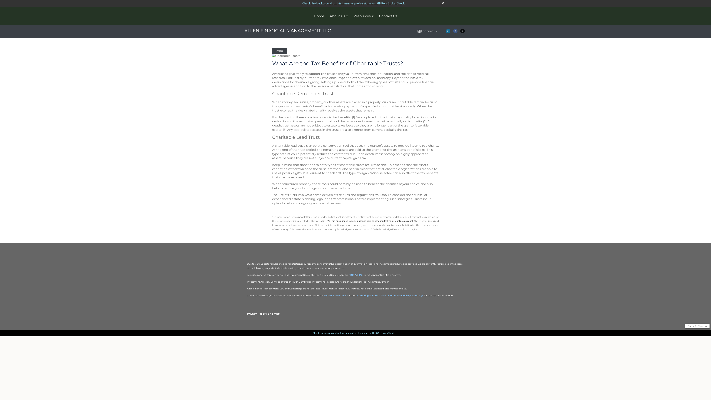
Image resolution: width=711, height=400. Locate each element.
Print (279, 50)
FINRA (352, 275)
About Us (337, 16)
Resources (362, 16)
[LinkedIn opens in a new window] (448, 32)
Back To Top (695, 326)
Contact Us (388, 16)
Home (319, 16)
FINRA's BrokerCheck (335, 295)
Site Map (274, 313)
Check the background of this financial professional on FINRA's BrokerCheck (353, 3)
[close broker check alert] (442, 3)
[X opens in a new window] (462, 32)
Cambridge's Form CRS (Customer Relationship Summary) (390, 295)
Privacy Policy (256, 313)
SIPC (360, 275)
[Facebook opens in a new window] (455, 32)
